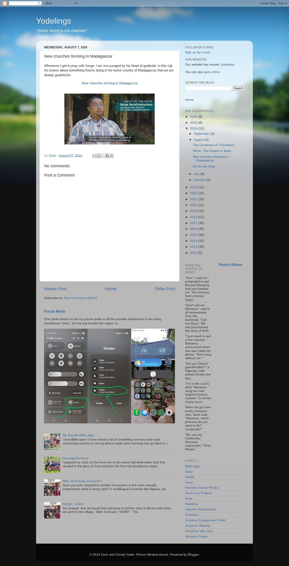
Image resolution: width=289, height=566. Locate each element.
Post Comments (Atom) (80, 298)
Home (111, 288)
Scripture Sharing (197, 525)
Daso (189, 471)
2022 (194, 193)
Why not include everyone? (82, 481)
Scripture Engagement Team (205, 520)
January (200, 180)
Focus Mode (54, 311)
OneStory (192, 514)
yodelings (227, 64)
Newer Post (55, 288)
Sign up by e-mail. (198, 52)
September (202, 133)
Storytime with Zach (199, 531)
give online (212, 72)
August (199, 140)
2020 (194, 205)
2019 (194, 211)
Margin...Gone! (73, 504)
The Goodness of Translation (213, 145)
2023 (194, 187)
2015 (194, 235)
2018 (194, 217)
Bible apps (192, 466)
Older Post (164, 288)
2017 (194, 223)
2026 (194, 116)
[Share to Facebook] (107, 155)
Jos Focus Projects (198, 493)
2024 (194, 128)
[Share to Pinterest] (111, 155)
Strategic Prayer (196, 536)
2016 (194, 229)
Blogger (193, 554)
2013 (194, 246)
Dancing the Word (75, 458)
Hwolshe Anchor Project (202, 487)
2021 (194, 199)
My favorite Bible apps (78, 435)
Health (189, 477)
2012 (194, 253)
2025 (194, 122)
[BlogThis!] (98, 155)
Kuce (188, 498)
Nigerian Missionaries (200, 509)
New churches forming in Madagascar (110, 83)
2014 (194, 241)
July (197, 174)
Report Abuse (230, 264)
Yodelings (53, 21)
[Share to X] (103, 155)
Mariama (191, 504)
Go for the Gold (204, 166)
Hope (189, 482)
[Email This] (94, 155)
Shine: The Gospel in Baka (212, 151)
